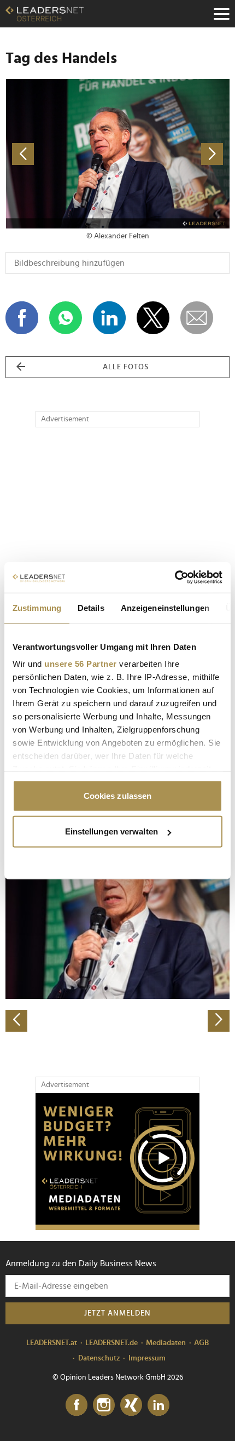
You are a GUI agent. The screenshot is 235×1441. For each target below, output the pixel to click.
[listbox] (117, 922)
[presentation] (16, 1021)
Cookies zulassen (118, 795)
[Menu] (221, 13)
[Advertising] (117, 1161)
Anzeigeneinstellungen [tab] (165, 607)
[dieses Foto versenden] (196, 317)
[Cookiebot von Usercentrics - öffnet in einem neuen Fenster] (174, 577)
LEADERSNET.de (111, 1343)
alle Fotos (126, 367)
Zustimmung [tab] (37, 607)
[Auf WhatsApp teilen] (65, 317)
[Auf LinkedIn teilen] (109, 317)
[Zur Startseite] (44, 13)
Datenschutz (99, 1358)
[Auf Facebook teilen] (21, 317)
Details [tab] (91, 607)
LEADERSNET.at (51, 1343)
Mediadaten (166, 1343)
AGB (201, 1343)
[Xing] (131, 1405)
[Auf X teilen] (153, 317)
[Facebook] (76, 1405)
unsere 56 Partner (80, 663)
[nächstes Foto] (174, 153)
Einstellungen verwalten (111, 831)
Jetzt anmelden (117, 1313)
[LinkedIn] (158, 1405)
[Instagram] (104, 1405)
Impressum (147, 1358)
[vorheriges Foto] (61, 153)
